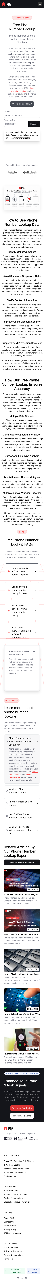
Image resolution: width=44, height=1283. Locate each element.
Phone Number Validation (15, 1172)
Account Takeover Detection (16, 1168)
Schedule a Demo (23, 1116)
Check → (34, 124)
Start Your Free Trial (21, 1108)
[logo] (22, 1128)
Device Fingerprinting (13, 1198)
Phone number (9, 120)
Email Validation (11, 1190)
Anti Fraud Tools (11, 1247)
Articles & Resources (13, 1251)
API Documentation (12, 1233)
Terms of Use (10, 1225)
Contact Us (9, 1222)
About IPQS (9, 1218)
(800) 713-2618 (20, 1073)
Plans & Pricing (10, 1243)
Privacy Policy (10, 1229)
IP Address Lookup (12, 1165)
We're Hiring (35, 1271)
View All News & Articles (21, 862)
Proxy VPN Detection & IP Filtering (19, 1161)
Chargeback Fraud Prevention (17, 1202)
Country (7, 112)
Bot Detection (10, 1176)
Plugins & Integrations (13, 1255)
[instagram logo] (26, 1277)
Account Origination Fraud (15, 1194)
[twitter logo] (22, 1277)
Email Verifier (9, 1186)
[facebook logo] (18, 1277)
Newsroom (8, 1259)
